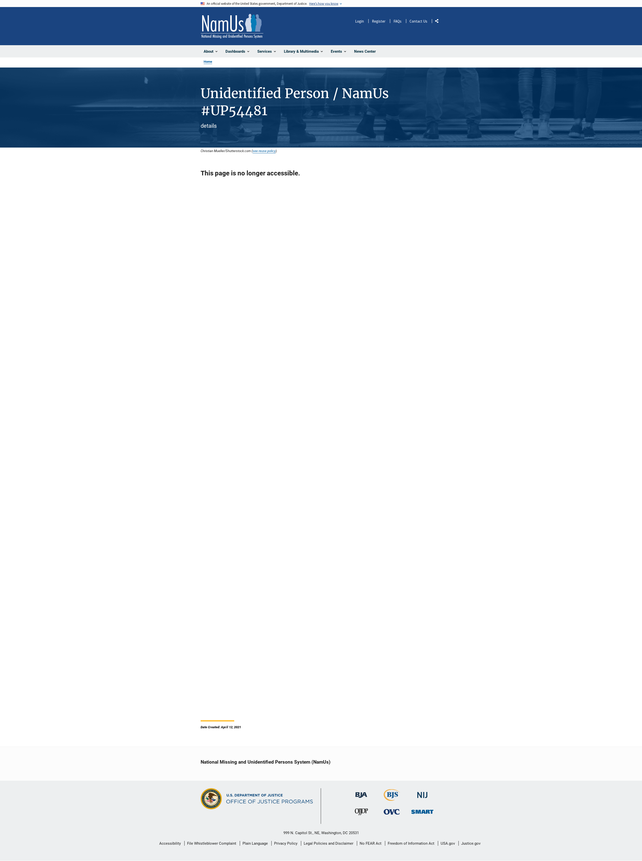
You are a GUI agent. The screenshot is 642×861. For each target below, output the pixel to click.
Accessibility (170, 843)
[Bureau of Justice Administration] (361, 792)
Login (359, 21)
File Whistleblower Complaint (211, 843)
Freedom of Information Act (411, 843)
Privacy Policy (285, 843)
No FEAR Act (370, 843)
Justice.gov (470, 843)
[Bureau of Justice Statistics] (392, 798)
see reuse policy (264, 151)
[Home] (232, 26)
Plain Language (255, 843)
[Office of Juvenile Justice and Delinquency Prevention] (361, 813)
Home (208, 61)
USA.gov (448, 843)
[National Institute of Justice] (422, 792)
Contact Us (418, 21)
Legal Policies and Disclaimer (328, 843)
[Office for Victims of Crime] (392, 812)
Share (438, 22)
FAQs (397, 21)
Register (378, 21)
